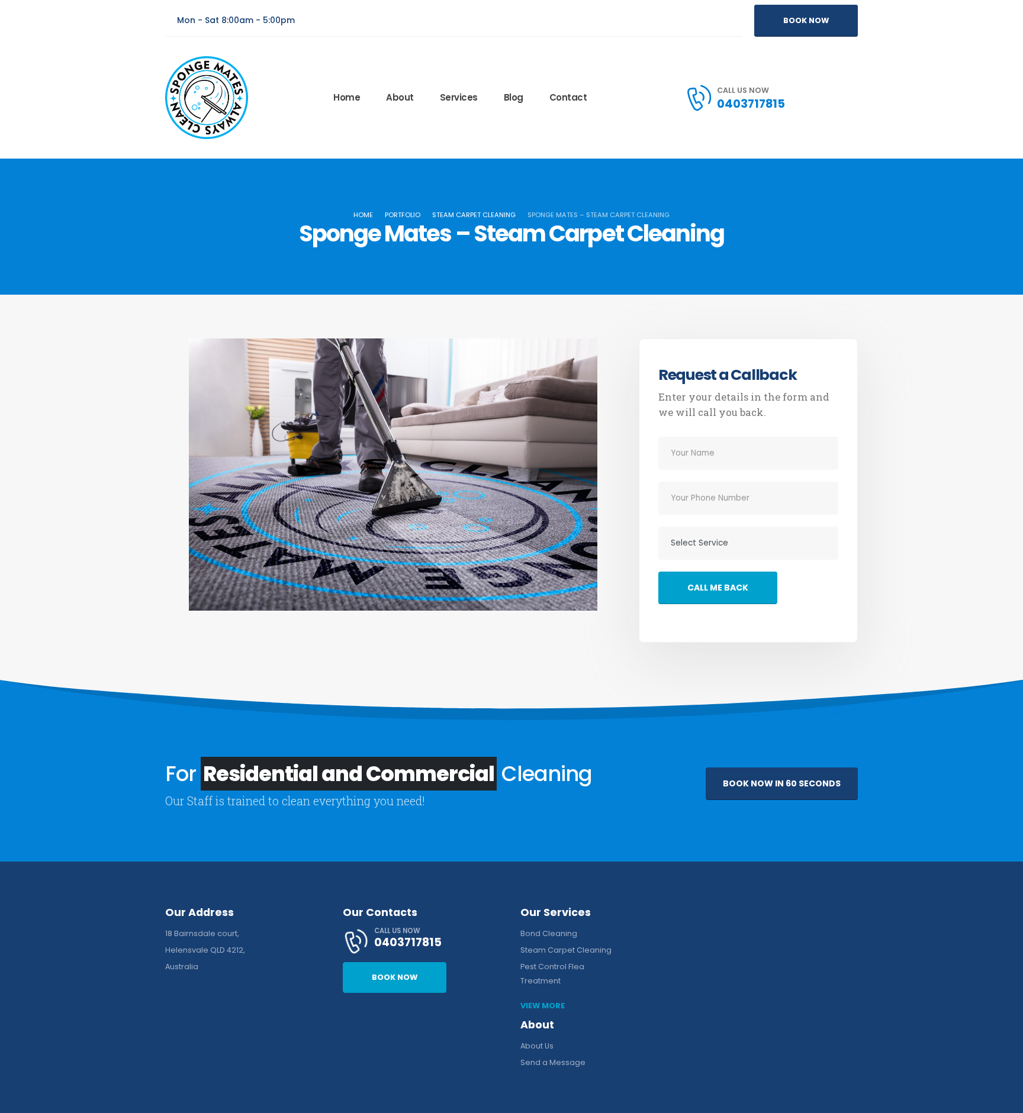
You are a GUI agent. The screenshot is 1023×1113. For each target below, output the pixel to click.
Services (459, 97)
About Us (537, 1046)
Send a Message (553, 1062)
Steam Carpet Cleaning (566, 950)
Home (346, 97)
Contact (568, 97)
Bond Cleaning (548, 933)
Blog (513, 97)
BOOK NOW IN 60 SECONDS (782, 783)
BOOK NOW (806, 20)
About (400, 97)
